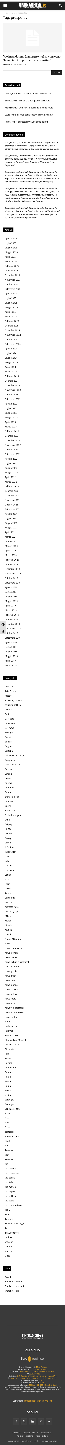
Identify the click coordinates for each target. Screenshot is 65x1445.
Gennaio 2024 (11, 380)
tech (7, 1154)
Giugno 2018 (11, 651)
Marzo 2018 (11, 665)
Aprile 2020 (10, 550)
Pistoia (8, 1058)
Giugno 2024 (11, 357)
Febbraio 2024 (12, 376)
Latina (8, 874)
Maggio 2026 (11, 252)
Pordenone (10, 1067)
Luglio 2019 (10, 591)
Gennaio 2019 (11, 619)
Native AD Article (13, 939)
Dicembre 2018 (12, 624)
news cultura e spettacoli (17, 961)
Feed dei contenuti (14, 1281)
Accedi (8, 1276)
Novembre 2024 (13, 334)
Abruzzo (9, 686)
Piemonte (9, 1049)
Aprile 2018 (10, 660)
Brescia (8, 737)
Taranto (9, 1150)
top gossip (10, 1177)
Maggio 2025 (11, 307)
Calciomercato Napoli (15, 755)
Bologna (9, 732)
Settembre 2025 (13, 288)
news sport (10, 998)
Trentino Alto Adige (14, 1223)
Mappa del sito (42, 1436)
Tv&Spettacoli (12, 1232)
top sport (9, 1200)
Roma (8, 1085)
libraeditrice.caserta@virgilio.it (38, 1400)
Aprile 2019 (10, 605)
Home (5, 13)
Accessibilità (46, 1432)
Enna (7, 819)
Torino (8, 1214)
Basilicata (9, 718)
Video (7, 1255)
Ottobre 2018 (11, 633)
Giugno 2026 (11, 247)
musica (8, 929)
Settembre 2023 (13, 399)
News (7, 943)
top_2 (7, 1209)
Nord (7, 1021)
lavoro (8, 879)
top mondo (10, 1186)
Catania (8, 773)
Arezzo (8, 695)
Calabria (9, 750)
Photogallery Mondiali (15, 1040)
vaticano (9, 1241)
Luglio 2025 (10, 298)
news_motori (11, 1017)
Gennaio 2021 (11, 541)
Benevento (10, 723)
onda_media (11, 1026)
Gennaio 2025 (11, 325)
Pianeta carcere (12, 1044)
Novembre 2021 (13, 500)
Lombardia (10, 897)
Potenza (9, 1072)
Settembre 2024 (13, 344)
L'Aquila (8, 865)
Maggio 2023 (11, 417)
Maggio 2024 (11, 362)
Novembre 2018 (13, 628)
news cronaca (11, 952)
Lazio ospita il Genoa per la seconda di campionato (29, 115)
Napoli (8, 934)
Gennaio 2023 (11, 435)
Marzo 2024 (11, 371)
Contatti (26, 1432)
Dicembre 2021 (12, 495)
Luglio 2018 (10, 646)
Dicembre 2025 (12, 275)
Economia (10, 810)
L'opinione (10, 870)
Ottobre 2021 (11, 504)
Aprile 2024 (10, 366)
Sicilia (7, 1113)
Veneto (8, 1246)
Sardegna (9, 1099)
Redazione (16, 1432)
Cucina (8, 805)
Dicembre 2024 (12, 330)
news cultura (11, 957)
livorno (8, 893)
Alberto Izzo (7, 64)
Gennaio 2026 (11, 270)
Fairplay (8, 824)
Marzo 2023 (11, 426)
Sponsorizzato (12, 1136)
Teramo (9, 1159)
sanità (8, 1095)
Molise (8, 920)
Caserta (8, 769)
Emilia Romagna (13, 815)
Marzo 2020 (11, 555)
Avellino (8, 709)
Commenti (10, 787)
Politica (8, 1062)
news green (10, 975)
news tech (10, 1003)
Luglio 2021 (10, 518)
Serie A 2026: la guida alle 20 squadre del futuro (27, 100)
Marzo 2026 (11, 261)
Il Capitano (10, 847)
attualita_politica (13, 704)
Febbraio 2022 (12, 486)
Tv (6, 1228)
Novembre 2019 (13, 573)
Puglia (8, 1076)
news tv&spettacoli (14, 1012)
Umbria (8, 1237)
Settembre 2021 (13, 509)
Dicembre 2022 (12, 440)
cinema (8, 782)
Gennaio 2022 (11, 490)
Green (8, 842)
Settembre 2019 (13, 582)
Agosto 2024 (11, 348)
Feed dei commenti (14, 1286)
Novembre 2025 (13, 279)
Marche (8, 902)
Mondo (8, 925)
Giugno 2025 (11, 302)
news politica (11, 994)
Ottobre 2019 (11, 578)
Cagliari (8, 746)
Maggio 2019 (11, 601)
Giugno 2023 (11, 412)
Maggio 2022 (11, 472)
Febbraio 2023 (12, 431)
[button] (5, 6)
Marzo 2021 (11, 536)
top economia (12, 1173)
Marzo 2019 (11, 610)
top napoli (10, 1191)
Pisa (7, 1053)
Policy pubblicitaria (25, 1436)
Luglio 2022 (10, 463)
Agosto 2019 (11, 587)
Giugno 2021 (11, 523)
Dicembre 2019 (12, 568)
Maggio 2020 (11, 545)
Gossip (8, 838)
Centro (8, 778)
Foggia (8, 828)
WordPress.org (12, 1290)
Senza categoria (13, 1108)
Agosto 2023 (11, 403)
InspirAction (10, 851)
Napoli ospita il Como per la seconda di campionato (29, 107)
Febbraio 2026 (12, 266)
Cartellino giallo (12, 764)
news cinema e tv (13, 948)
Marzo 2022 (11, 481)
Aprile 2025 (10, 311)
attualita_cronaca (13, 700)
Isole (7, 856)
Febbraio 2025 (12, 321)
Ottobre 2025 (11, 284)
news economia (12, 966)
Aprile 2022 (10, 477)
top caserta (10, 1168)
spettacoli (9, 1131)
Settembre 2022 (13, 454)
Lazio (7, 883)
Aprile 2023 (10, 422)
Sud (6, 1145)
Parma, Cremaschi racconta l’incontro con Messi (28, 93)
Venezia (8, 1251)
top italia (9, 1182)
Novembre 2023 (13, 389)
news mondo (11, 984)
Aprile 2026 (10, 256)
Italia (7, 861)
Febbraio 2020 (12, 559)
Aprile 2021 (10, 532)
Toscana (9, 1219)
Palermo (9, 1030)
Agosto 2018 (11, 642)
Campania (10, 760)
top (6, 1163)
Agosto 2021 (11, 513)
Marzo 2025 (11, 316)
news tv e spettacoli (14, 1007)
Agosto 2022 (11, 458)
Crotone (9, 801)
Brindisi (8, 741)
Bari (7, 714)
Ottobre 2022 (11, 449)
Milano (8, 916)
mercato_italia (12, 906)
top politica (10, 1196)
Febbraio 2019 (12, 614)
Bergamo (9, 727)
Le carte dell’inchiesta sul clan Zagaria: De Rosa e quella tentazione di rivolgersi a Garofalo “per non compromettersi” (32, 214)
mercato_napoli (12, 911)
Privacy (35, 1432)
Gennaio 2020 (11, 564)
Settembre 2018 (13, 637)
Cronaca (9, 792)
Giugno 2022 (11, 467)
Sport (7, 1140)
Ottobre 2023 (11, 394)
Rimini (8, 1081)
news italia (10, 980)
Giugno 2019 (11, 596)
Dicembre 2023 (12, 385)
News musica (11, 989)
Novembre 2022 (13, 445)
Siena (7, 1122)
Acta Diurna (10, 691)
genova (8, 833)
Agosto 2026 (11, 238)
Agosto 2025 (11, 293)
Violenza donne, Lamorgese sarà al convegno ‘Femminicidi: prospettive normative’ (32, 58)
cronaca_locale (12, 796)
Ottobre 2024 (11, 339)
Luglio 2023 (10, 408)
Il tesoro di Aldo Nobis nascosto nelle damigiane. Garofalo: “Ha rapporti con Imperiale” (31, 162)
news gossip (11, 971)
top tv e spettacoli (14, 1205)
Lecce (8, 888)
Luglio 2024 (10, 353)
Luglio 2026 (10, 243)
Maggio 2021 (11, 527)
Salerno (8, 1090)
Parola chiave (11, 1035)
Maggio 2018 (11, 656)
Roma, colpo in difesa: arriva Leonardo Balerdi (26, 122)
